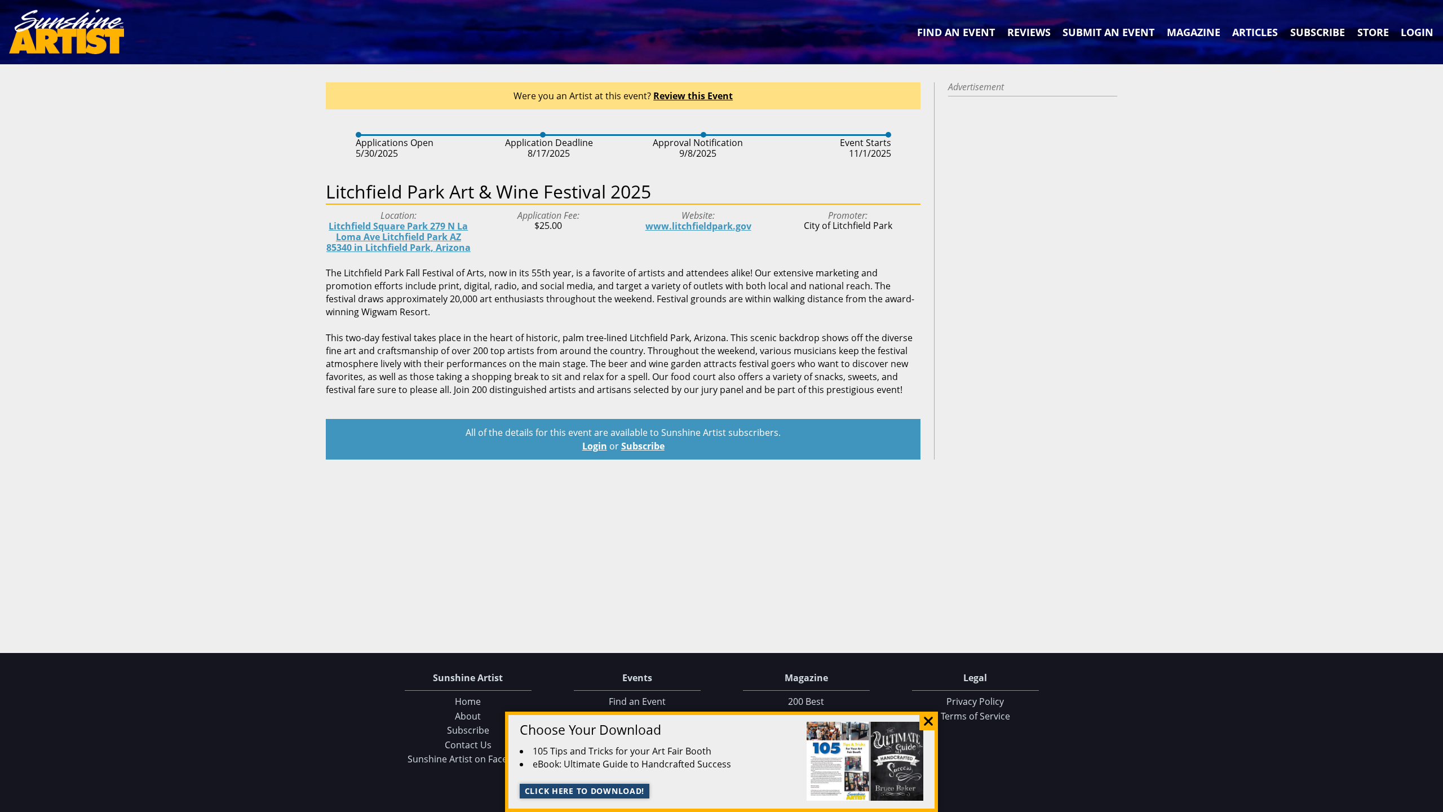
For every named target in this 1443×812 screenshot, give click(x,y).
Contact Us (468, 745)
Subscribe (1317, 32)
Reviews (1029, 32)
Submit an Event (1108, 32)
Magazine (1193, 32)
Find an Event (956, 32)
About (468, 716)
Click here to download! (585, 790)
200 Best (806, 701)
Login (1417, 32)
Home (468, 701)
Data (1430, 801)
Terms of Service (975, 716)
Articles (1255, 32)
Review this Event (693, 96)
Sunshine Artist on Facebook (468, 759)
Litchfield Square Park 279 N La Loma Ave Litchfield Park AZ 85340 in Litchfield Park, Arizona (398, 237)
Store (1373, 32)
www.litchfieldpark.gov (698, 226)
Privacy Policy (975, 701)
